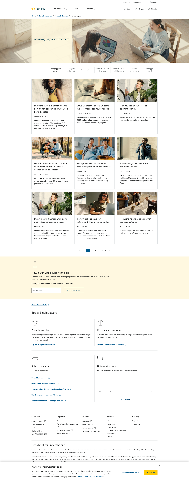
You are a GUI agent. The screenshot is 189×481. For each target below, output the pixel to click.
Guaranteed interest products (44, 384)
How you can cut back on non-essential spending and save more (94, 165)
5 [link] (100, 250)
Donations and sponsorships (116, 430)
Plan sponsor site (62, 433)
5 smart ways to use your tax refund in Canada (134, 165)
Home (34, 16)
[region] (94, 471)
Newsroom (111, 424)
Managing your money (55, 70)
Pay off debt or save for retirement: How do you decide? (93, 220)
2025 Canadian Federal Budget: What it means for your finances (93, 107)
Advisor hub (86, 425)
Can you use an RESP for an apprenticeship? (133, 107)
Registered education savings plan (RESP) (49, 401)
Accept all (151, 472)
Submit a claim (37, 425)
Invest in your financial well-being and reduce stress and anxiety (50, 220)
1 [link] (85, 250)
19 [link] (105, 250)
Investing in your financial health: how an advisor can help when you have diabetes (51, 108)
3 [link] (92, 250)
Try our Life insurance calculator (110, 345)
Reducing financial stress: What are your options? (135, 220)
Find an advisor (73, 290)
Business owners (62, 421)
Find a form (35, 428)
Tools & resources (45, 16)
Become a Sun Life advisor (91, 431)
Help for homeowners (134, 70)
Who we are (111, 421)
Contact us (136, 424)
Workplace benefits (63, 430)
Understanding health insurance (118, 70)
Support (153, 2)
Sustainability (112, 427)
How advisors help (39, 305)
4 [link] (96, 250)
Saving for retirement (71, 70)
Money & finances (61, 16)
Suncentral (85, 421)
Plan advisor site (87, 428)
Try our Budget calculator (42, 345)
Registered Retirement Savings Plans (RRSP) (50, 389)
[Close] (159, 465)
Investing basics (86, 70)
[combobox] (126, 391)
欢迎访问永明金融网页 (39, 434)
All (39, 70)
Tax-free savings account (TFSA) (45, 395)
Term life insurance (39, 378)
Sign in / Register (37, 421)
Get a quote (126, 400)
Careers (109, 437)
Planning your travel (149, 70)
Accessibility (111, 433)
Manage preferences (130, 472)
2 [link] (89, 250)
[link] (79, 250)
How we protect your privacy (90, 477)
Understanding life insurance (102, 70)
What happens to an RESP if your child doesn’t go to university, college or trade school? (50, 166)
